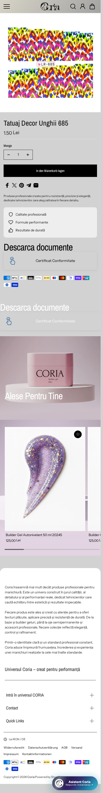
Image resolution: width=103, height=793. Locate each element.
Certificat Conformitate (55, 260)
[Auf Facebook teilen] (7, 185)
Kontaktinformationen (37, 754)
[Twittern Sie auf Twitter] (14, 185)
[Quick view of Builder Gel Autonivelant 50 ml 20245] (76, 434)
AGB (64, 747)
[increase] (28, 155)
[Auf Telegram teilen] (28, 185)
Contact (12, 708)
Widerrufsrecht (14, 747)
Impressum (11, 754)
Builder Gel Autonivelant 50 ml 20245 (34, 532)
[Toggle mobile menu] (21, 6)
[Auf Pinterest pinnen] (21, 185)
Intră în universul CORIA (25, 695)
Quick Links (15, 721)
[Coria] (50, 6)
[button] (92, 6)
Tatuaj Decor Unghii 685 (36, 123)
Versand (76, 747)
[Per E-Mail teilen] (36, 185)
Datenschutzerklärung (43, 747)
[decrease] (8, 155)
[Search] (73, 6)
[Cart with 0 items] (92, 6)
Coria (30, 777)
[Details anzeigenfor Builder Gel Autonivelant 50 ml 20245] (44, 478)
